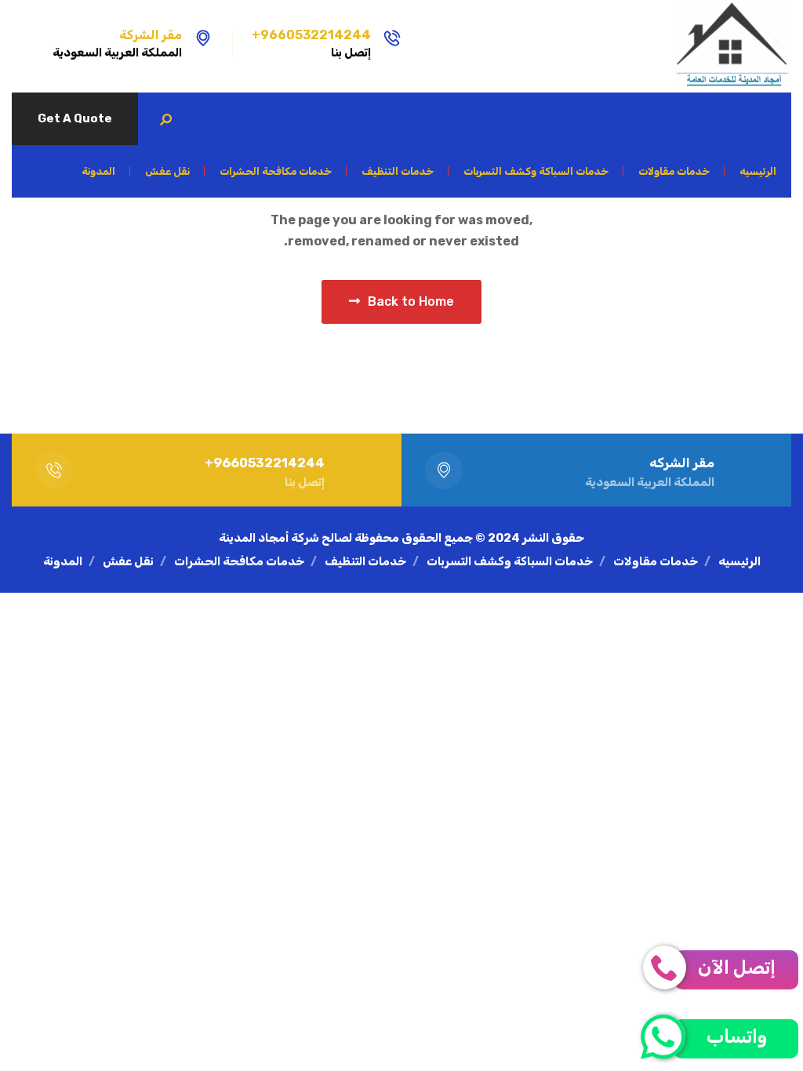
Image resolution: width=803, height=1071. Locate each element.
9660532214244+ (311, 34)
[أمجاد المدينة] (732, 46)
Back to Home (411, 301)
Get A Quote (75, 118)
